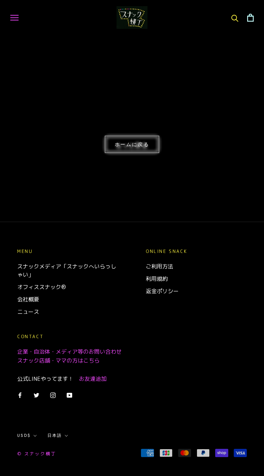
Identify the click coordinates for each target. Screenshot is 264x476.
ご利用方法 (159, 266)
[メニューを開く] (14, 17)
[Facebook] (20, 394)
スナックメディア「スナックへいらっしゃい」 (66, 270)
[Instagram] (53, 394)
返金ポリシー (162, 291)
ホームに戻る (132, 144)
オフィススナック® (41, 287)
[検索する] (235, 17)
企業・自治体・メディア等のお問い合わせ (69, 351)
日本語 (54, 435)
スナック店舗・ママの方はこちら (58, 360)
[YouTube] (69, 394)
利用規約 (157, 279)
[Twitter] (36, 394)
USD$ (24, 435)
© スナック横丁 (36, 454)
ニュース (28, 312)
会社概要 (28, 299)
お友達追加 (93, 379)
